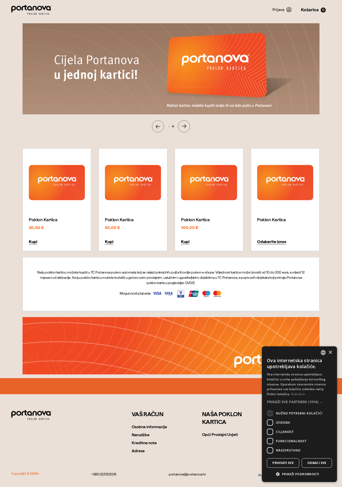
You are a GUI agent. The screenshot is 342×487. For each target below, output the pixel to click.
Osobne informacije (149, 426)
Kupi (33, 241)
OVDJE (190, 283)
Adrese (138, 450)
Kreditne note (144, 442)
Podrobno (298, 394)
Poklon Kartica (43, 219)
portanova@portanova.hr (187, 474)
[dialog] (299, 414)
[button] (299, 401)
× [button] (330, 352)
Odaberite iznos (271, 241)
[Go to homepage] (31, 415)
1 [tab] (169, 126)
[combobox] (323, 352)
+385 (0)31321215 (103, 474)
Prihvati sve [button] (283, 463)
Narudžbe (140, 434)
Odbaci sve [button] (316, 463)
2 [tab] (173, 126)
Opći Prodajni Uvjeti (220, 434)
